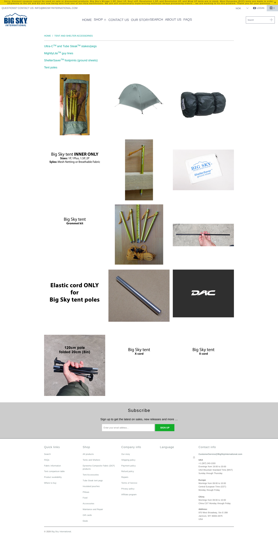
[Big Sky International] (15, 20)
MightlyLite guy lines (58, 53)
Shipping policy (128, 460)
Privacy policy (127, 488)
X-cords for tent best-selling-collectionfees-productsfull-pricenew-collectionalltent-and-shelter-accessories (203, 365)
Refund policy (127, 471)
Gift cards (87, 515)
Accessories (88, 503)
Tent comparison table (54, 471)
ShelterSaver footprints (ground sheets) (71, 60)
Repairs (124, 477)
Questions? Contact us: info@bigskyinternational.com (40, 8)
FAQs (46, 460)
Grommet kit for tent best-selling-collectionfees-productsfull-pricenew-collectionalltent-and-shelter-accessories (74, 235)
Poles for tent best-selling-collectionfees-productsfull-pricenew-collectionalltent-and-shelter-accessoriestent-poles (203, 293)
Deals (85, 521)
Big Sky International (61, 531)
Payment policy (128, 465)
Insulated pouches (91, 486)
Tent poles (50, 67)
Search (47, 454)
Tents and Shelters (91, 460)
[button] (100, 19)
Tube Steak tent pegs (93, 480)
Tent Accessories (91, 474)
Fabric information (52, 465)
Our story (125, 454)
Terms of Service (129, 483)
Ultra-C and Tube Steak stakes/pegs (70, 46)
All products (88, 454)
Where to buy (50, 483)
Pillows (86, 492)
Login (260, 8)
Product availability (53, 477)
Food (85, 498)
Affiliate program (129, 494)
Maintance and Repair (93, 509)
